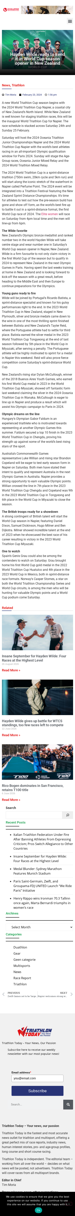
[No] (69, 1203)
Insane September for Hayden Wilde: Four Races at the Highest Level (34, 658)
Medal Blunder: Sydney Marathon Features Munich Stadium (37, 871)
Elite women (49, 214)
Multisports (21, 966)
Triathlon (18, 85)
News (6, 85)
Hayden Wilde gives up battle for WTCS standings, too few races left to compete (32, 723)
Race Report (22, 978)
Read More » (11, 670)
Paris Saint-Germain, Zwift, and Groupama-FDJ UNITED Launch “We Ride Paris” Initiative (42, 886)
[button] (70, 21)
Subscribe (37, 1091)
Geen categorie (24, 959)
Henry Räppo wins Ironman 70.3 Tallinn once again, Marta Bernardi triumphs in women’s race (42, 903)
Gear (17, 953)
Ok (38, 1210)
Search (11, 807)
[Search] (67, 815)
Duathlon (20, 947)
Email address (21, 1072)
